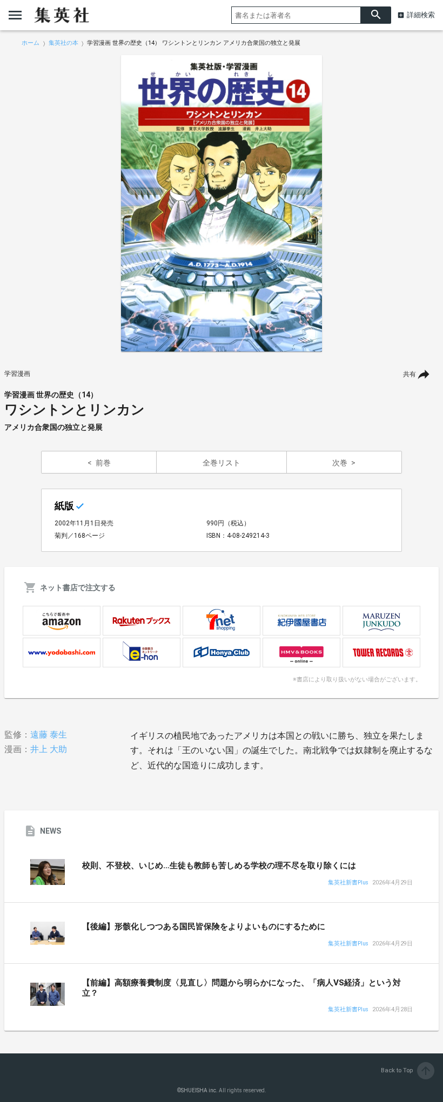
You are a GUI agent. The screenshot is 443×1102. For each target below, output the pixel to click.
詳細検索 (421, 15)
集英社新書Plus (348, 883)
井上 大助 (48, 749)
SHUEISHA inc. (199, 1090)
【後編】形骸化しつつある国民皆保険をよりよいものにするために (203, 926)
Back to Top (406, 1070)
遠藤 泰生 (48, 734)
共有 (409, 374)
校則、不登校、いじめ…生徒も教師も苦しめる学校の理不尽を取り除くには (219, 865)
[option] (221, 203)
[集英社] (61, 15)
